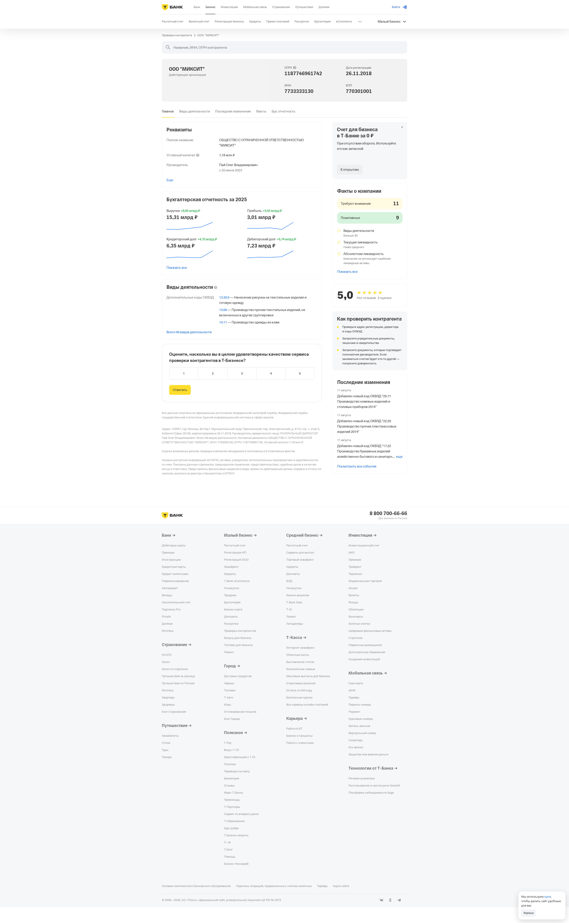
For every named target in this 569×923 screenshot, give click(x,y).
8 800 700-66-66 (388, 513)
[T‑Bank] (172, 7)
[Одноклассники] (390, 900)
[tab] (168, 111)
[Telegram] (399, 900)
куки (547, 897)
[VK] (381, 900)
